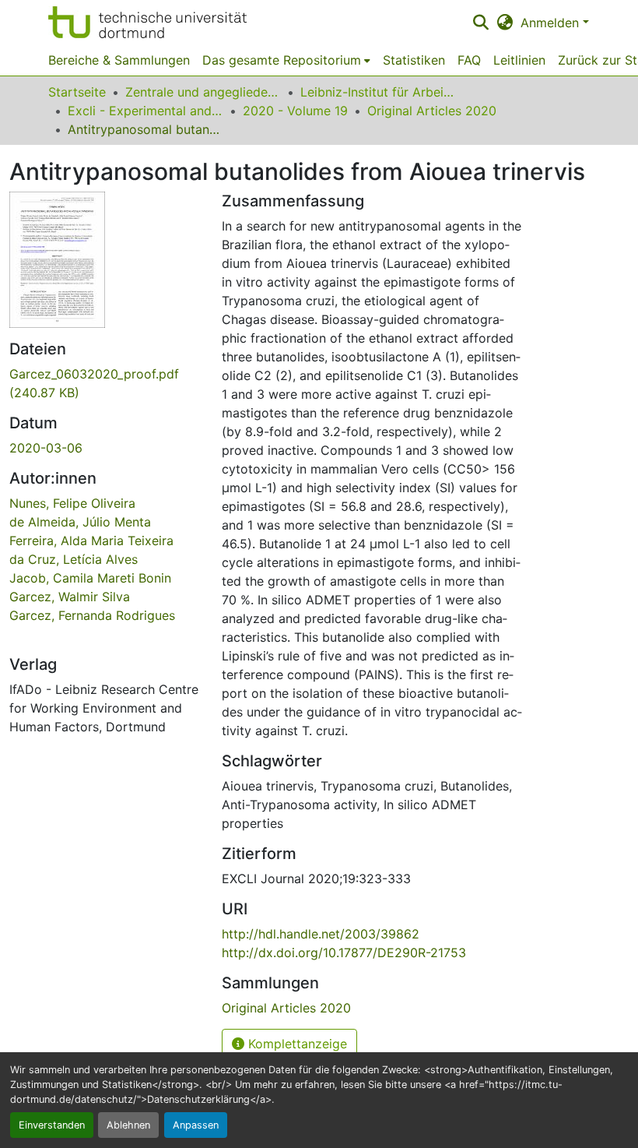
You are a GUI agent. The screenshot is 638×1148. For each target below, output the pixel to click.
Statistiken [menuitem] (414, 60)
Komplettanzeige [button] (295, 1043)
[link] (106, 383)
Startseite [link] (77, 92)
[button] (147, 22)
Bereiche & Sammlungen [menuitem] (119, 60)
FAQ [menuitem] (469, 60)
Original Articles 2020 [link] (431, 110)
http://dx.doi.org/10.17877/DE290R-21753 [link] (344, 952)
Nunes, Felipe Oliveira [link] (72, 503)
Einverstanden (52, 1125)
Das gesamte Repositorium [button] (281, 60)
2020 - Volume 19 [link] (295, 110)
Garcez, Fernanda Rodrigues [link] (92, 615)
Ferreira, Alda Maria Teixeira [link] (91, 540)
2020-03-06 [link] (45, 448)
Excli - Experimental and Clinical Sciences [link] (145, 110)
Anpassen (196, 1125)
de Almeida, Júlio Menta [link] (80, 522)
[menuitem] (286, 60)
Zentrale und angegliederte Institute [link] (203, 92)
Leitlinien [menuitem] (519, 60)
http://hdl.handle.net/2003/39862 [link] (320, 934)
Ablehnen (128, 1125)
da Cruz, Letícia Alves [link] (73, 559)
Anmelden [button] (552, 22)
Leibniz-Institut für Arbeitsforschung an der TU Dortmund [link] (378, 92)
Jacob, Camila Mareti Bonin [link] (90, 578)
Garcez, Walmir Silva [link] (69, 596)
